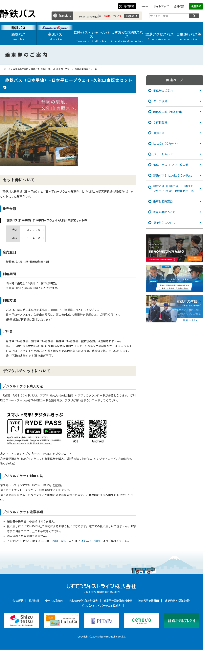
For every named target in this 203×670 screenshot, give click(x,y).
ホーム (144, 6)
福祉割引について (164, 223)
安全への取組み (54, 600)
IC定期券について (164, 212)
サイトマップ (161, 6)
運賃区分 (158, 133)
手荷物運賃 (160, 122)
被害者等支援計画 (148, 600)
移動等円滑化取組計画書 (83, 600)
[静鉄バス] (18, 16)
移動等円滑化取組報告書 (118, 600)
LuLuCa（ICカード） (166, 143)
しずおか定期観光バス (127, 36)
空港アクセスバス (159, 36)
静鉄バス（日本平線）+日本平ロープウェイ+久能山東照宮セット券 (174, 188)
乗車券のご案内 (163, 91)
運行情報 (129, 6)
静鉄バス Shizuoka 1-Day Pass (172, 175)
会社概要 (179, 6)
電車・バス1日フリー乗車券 (170, 165)
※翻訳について (113, 16)
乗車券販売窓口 (163, 201)
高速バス (55, 36)
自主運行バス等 (188, 36)
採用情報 (196, 6)
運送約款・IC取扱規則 (178, 600)
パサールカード (163, 154)
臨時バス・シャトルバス (91, 36)
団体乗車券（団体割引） (168, 112)
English (130, 16)
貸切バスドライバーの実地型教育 (101, 605)
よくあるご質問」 (91, 541)
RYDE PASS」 (60, 541)
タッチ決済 (160, 101)
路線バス (18, 36)
